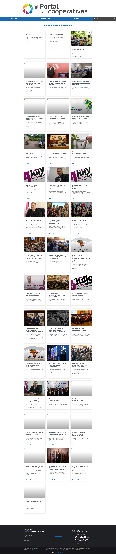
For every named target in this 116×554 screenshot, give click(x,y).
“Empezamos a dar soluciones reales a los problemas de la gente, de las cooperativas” (34, 400)
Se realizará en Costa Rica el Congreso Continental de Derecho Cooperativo (80, 365)
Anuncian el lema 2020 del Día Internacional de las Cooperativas (80, 187)
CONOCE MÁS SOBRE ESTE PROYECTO (32, 545)
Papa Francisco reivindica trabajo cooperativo (79, 399)
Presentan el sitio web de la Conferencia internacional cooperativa (34, 365)
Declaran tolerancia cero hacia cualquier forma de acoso (81, 467)
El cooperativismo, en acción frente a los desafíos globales (57, 152)
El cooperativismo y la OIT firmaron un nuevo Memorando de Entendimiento (34, 330)
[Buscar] (103, 19)
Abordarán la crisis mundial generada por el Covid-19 (57, 33)
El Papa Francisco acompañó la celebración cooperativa (81, 152)
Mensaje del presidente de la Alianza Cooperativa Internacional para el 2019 (57, 468)
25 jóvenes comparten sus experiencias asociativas (80, 50)
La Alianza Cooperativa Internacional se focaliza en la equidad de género (57, 222)
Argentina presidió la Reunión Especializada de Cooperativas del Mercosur (81, 83)
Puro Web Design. (61, 552)
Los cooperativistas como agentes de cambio (33, 502)
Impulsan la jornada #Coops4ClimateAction (32, 186)
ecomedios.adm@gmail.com (32, 549)
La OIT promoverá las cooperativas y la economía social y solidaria (57, 295)
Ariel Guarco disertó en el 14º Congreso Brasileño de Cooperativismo (57, 365)
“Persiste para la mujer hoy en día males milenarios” (34, 433)
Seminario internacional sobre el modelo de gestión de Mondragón (34, 83)
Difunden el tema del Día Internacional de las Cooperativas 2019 (79, 434)
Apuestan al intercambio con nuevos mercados (57, 399)
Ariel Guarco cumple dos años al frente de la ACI (80, 221)
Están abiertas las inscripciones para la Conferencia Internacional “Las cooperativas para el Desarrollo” (81, 258)
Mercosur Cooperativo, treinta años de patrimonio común (80, 117)
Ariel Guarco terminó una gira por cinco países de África (34, 467)
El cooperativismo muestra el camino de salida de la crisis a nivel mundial (34, 118)
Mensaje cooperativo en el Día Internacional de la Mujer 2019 (58, 433)
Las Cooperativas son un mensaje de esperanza (33, 294)
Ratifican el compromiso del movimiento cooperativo (34, 221)
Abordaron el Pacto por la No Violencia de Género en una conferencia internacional (34, 257)
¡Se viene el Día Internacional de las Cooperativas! (80, 294)
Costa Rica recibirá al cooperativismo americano (79, 329)
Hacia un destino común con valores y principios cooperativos (57, 187)
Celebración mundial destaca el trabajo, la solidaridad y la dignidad (57, 83)
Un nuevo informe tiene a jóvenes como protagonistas (57, 117)
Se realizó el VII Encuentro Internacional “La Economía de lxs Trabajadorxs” (57, 257)
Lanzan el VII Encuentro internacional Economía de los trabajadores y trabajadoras (57, 330)
